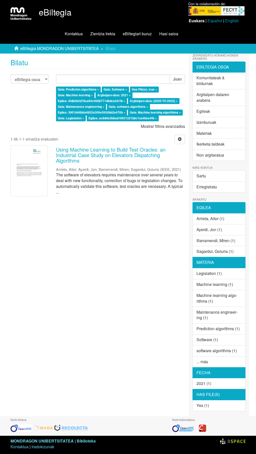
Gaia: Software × (115, 89)
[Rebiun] (202, 427)
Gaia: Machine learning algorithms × (155, 112)
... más (202, 361)
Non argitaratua (210, 155)
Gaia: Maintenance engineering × (81, 106)
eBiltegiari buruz (137, 34)
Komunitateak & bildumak (210, 80)
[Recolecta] (71, 427)
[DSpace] (233, 441)
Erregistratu (206, 187)
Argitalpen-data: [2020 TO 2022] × (154, 101)
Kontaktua (74, 34)
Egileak (203, 111)
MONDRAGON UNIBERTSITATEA (42, 441)
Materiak (204, 133)
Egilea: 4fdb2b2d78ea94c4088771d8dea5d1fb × (91, 101)
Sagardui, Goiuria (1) (215, 251)
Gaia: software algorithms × (128, 106)
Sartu (201, 176)
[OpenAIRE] (22, 427)
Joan (177, 79)
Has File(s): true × (144, 89)
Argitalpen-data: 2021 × (113, 95)
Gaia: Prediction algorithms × (78, 89)
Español (215, 21)
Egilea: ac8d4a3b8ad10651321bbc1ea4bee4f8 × (122, 118)
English (232, 21)
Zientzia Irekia (102, 34)
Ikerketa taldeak (210, 144)
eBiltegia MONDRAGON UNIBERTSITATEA (59, 48)
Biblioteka (86, 441)
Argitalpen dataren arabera (212, 97)
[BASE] (44, 427)
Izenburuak (206, 122)
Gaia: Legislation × (71, 118)
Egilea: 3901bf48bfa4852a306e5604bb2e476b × (91, 112)
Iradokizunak (43, 446)
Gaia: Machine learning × (75, 95)
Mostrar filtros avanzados (163, 126)
